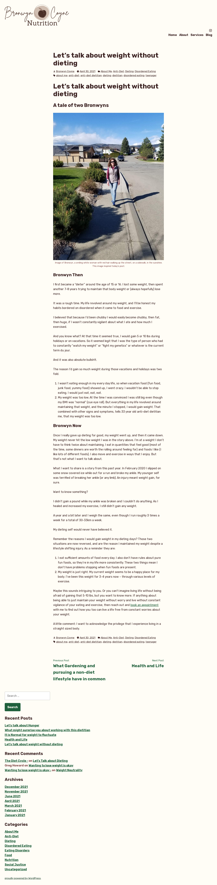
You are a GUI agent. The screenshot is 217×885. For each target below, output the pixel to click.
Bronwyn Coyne (65, 71)
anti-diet (74, 75)
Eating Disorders (17, 850)
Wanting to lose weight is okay (51, 765)
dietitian (117, 75)
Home (172, 35)
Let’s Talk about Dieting (50, 760)
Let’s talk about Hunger (22, 725)
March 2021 (13, 805)
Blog (209, 35)
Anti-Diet (118, 71)
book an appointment (144, 605)
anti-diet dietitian (91, 75)
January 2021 (15, 815)
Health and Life (16, 739)
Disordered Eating (145, 71)
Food (8, 855)
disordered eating (134, 75)
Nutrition (11, 860)
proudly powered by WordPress (23, 878)
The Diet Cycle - (16, 760)
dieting (107, 75)
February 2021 (15, 810)
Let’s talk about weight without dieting (34, 744)
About (183, 35)
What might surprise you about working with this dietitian (47, 730)
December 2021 (16, 787)
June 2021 (12, 796)
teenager (151, 75)
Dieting (129, 71)
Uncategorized (16, 869)
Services (197, 35)
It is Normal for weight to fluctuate (30, 735)
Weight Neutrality (69, 770)
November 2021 (16, 791)
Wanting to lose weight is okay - (28, 770)
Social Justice (15, 864)
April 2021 (12, 801)
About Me (106, 71)
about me (61, 75)
